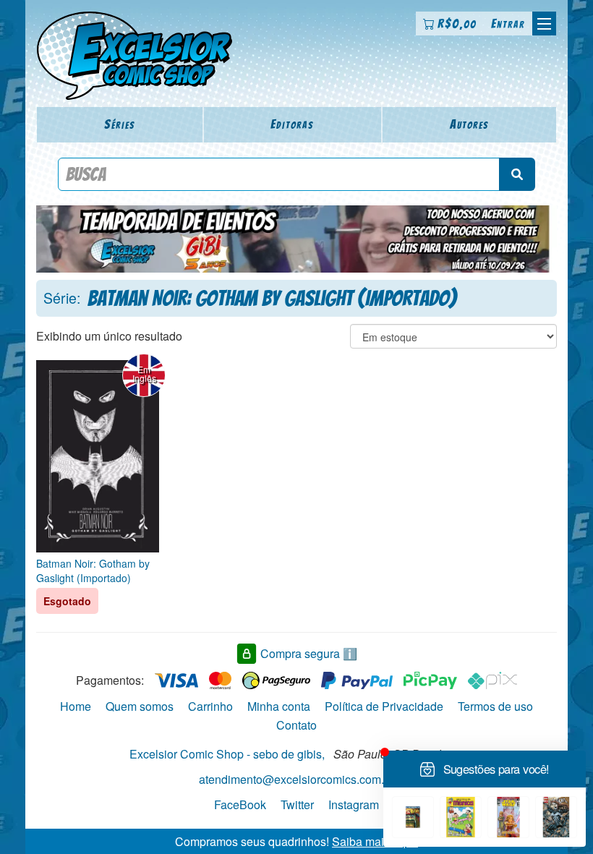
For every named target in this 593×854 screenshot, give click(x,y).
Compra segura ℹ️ (308, 653)
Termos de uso (495, 706)
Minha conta (278, 706)
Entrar (508, 23)
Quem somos (140, 706)
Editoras (292, 124)
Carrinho (210, 706)
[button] (544, 23)
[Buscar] (517, 174)
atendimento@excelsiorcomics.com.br (296, 779)
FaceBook (240, 804)
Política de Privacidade (384, 706)
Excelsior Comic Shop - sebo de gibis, (227, 754)
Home (75, 706)
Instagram (353, 804)
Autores (469, 124)
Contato (296, 725)
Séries (119, 124)
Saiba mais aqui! (375, 840)
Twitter (297, 804)
